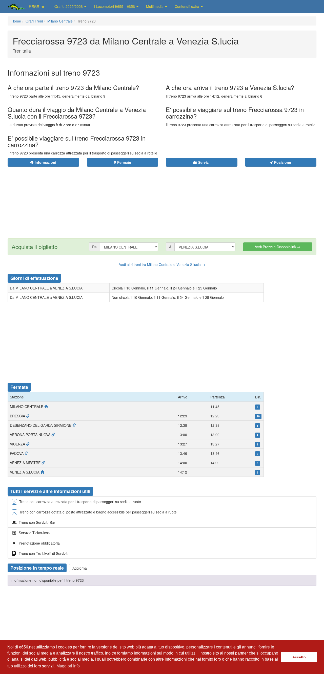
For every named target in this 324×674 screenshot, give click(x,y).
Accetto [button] (299, 657)
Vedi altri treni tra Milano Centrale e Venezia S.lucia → (162, 264)
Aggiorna (79, 568)
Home (16, 21)
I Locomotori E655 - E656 (115, 6)
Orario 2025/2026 (69, 6)
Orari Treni (34, 21)
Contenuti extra (187, 6)
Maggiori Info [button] (68, 666)
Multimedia (155, 6)
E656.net (38, 6)
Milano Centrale (60, 21)
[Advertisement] (192, 199)
